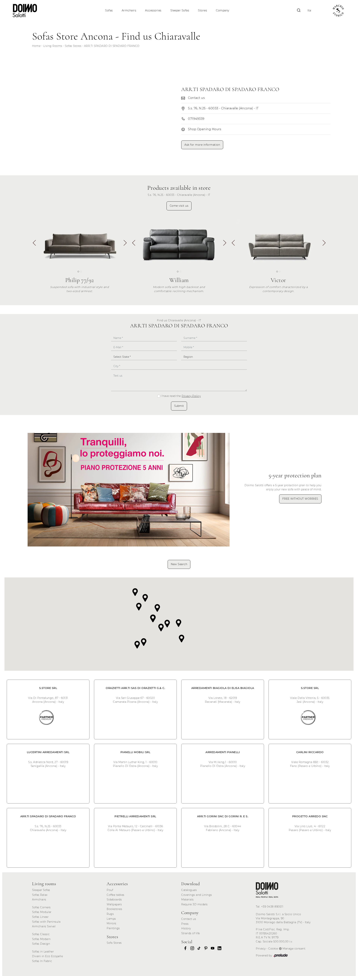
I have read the (181, 396)
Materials (187, 899)
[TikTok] (198, 948)
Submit (179, 406)
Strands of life (190, 933)
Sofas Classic (41, 934)
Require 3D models (194, 904)
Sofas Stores (73, 46)
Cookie (273, 948)
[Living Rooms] (267, 890)
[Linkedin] (218, 948)
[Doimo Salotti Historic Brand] (338, 10)
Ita (309, 10)
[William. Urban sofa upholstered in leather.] (178, 242)
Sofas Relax (40, 895)
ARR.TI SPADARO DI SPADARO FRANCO (111, 46)
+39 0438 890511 (272, 906)
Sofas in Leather (43, 951)
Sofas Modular (41, 912)
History (186, 928)
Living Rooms (52, 46)
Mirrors (111, 923)
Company (222, 10)
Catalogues (189, 890)
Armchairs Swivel (44, 926)
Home (36, 46)
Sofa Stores (114, 942)
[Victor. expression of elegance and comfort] (278, 242)
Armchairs (129, 10)
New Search (179, 564)
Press (185, 923)
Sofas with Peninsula (46, 921)
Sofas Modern (41, 939)
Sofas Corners (41, 907)
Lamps (111, 918)
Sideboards (114, 899)
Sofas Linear (40, 917)
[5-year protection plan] (129, 489)
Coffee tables (115, 895)
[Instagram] (191, 948)
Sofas (109, 10)
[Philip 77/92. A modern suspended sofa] (79, 242)
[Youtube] (211, 948)
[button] (124, 244)
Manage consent (293, 948)
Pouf (110, 890)
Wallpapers (114, 904)
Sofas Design (41, 943)
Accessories (153, 10)
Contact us (188, 919)
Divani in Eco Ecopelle (47, 956)
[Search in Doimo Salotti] (299, 10)
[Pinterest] (205, 948)
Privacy (261, 948)
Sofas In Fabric (42, 961)
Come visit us (179, 205)
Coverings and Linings (196, 895)
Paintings (113, 928)
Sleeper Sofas (179, 10)
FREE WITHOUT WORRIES (300, 498)
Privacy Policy (191, 396)
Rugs (110, 914)
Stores (202, 10)
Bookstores (114, 909)
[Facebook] (184, 948)
